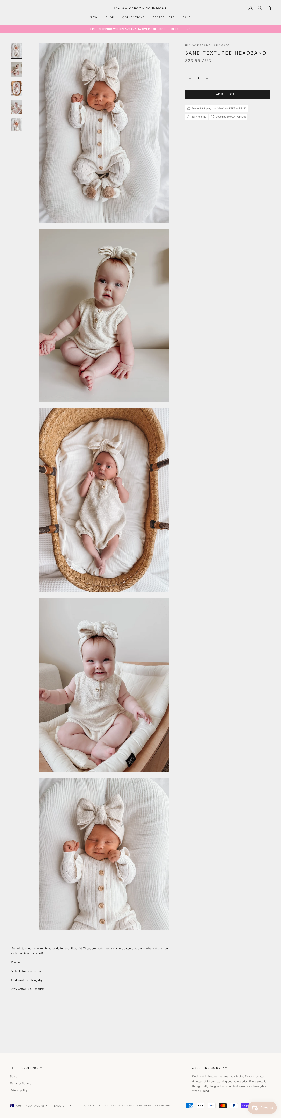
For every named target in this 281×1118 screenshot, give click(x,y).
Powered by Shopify (155, 1105)
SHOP (110, 17)
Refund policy (18, 1090)
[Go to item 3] (16, 88)
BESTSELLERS (164, 17)
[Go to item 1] (16, 51)
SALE (187, 17)
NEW (93, 17)
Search (14, 1076)
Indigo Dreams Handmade (207, 45)
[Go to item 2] (16, 69)
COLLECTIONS (133, 17)
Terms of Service (20, 1083)
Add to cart (227, 94)
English (60, 1105)
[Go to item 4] (16, 107)
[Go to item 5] (16, 124)
